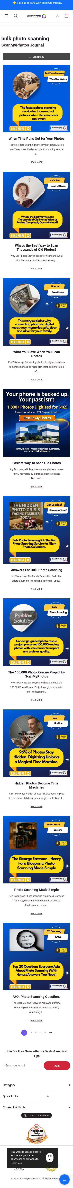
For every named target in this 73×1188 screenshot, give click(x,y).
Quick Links (10, 1096)
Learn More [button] (17, 1163)
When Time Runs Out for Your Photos (37, 138)
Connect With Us (14, 1107)
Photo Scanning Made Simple (36, 890)
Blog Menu (38, 57)
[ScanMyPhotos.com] (36, 16)
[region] (37, 4)
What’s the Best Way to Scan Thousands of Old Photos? (36, 247)
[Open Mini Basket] (66, 16)
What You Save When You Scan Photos (36, 354)
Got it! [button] (49, 1158)
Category (9, 1085)
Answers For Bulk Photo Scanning (36, 570)
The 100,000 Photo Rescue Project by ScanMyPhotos (36, 674)
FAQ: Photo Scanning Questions (36, 997)
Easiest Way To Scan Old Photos (36, 463)
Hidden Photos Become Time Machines (36, 785)
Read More (36, 162)
